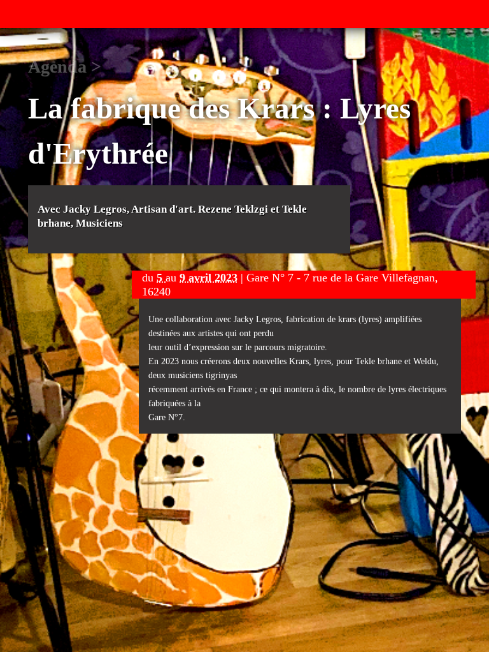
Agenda (57, 66)
